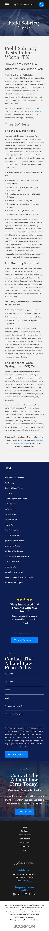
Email (7, 698)
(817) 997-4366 (24, 894)
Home (24, 827)
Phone (7, 690)
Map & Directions (24, 881)
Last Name (9, 682)
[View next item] (34, 633)
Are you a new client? (13, 706)
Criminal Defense (24, 835)
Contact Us (24, 846)
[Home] (23, 4)
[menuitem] (24, 477)
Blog (24, 850)
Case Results (24, 839)
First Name (9, 674)
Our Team (24, 831)
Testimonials (24, 842)
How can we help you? (14, 714)
